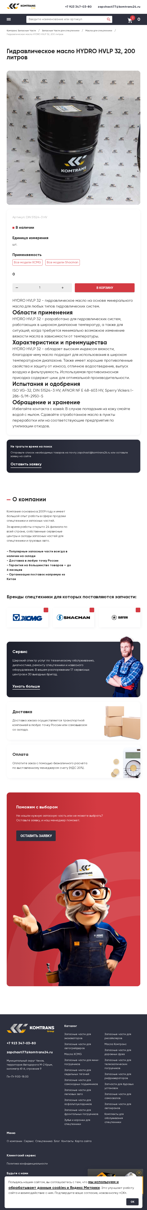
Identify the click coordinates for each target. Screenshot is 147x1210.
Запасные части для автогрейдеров (77, 1046)
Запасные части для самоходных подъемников (81, 1082)
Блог (57, 1141)
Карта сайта (83, 1141)
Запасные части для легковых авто (77, 1092)
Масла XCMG (73, 1054)
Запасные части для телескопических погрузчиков (118, 1064)
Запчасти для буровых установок (119, 1086)
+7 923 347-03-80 (78, 6)
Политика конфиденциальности (27, 1163)
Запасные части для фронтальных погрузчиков (81, 1112)
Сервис (29, 1141)
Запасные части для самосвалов (118, 1096)
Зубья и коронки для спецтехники (77, 1122)
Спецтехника (43, 1141)
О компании (14, 1141)
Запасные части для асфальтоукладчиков (78, 1102)
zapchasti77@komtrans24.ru (119, 6)
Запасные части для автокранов (118, 1106)
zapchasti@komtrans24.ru (93, 452)
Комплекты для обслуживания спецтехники (114, 1118)
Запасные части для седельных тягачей (77, 1072)
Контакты (67, 1141)
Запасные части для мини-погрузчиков (81, 1062)
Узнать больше (26, 687)
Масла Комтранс (116, 1044)
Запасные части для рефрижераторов (118, 1076)
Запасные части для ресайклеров (118, 1036)
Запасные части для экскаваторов (77, 1036)
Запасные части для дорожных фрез (118, 1052)
